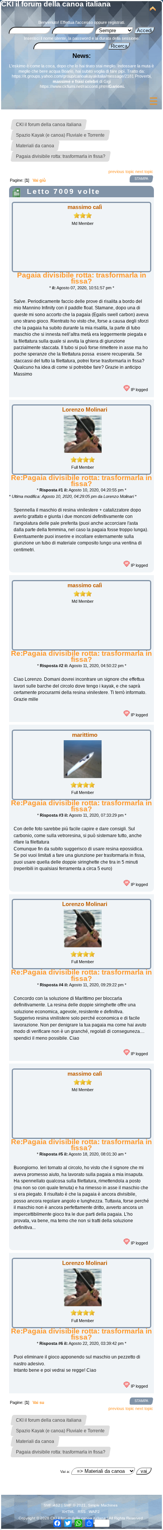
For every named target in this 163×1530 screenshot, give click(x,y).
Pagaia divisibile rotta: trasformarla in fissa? (81, 278)
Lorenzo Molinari (84, 409)
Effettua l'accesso (76, 22)
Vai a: (65, 1471)
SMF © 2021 (75, 1505)
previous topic (121, 171)
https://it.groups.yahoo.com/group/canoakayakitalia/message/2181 (73, 76)
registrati (116, 22)
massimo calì (84, 207)
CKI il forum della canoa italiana (56, 4)
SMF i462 (52, 1505)
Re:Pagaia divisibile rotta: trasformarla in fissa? (81, 481)
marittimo (84, 734)
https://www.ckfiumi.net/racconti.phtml (74, 86)
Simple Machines (103, 1505)
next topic (144, 171)
